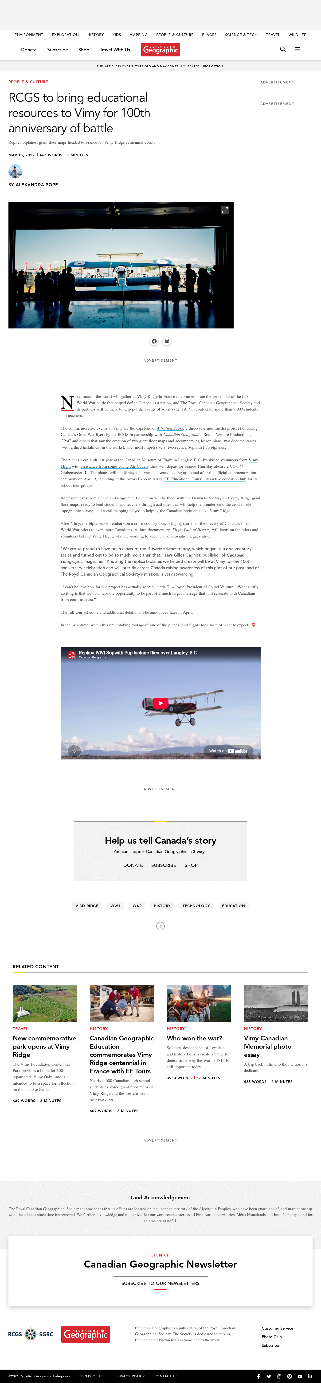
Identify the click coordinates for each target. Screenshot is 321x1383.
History (95, 34)
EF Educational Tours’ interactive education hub (205, 479)
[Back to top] (160, 926)
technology (196, 906)
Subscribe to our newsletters (160, 1283)
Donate (29, 50)
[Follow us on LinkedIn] (310, 1376)
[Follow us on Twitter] (268, 1376)
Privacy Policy (130, 1376)
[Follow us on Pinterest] (289, 1376)
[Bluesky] (167, 341)
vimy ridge (87, 906)
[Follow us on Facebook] (258, 1376)
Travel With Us (115, 49)
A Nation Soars (170, 428)
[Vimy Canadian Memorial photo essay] (276, 1053)
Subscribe (57, 50)
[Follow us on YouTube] (300, 1376)
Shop (83, 50)
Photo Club (272, 1336)
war (137, 906)
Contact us (166, 1376)
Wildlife (297, 34)
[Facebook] (154, 341)
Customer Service (277, 1328)
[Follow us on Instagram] (279, 1376)
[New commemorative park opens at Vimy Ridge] (45, 1053)
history (162, 906)
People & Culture (175, 34)
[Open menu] (297, 49)
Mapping (138, 34)
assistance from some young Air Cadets (114, 466)
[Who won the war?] (199, 1053)
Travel (273, 34)
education (233, 906)
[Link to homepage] (160, 49)
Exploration (65, 34)
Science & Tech (241, 34)
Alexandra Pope (37, 184)
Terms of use (92, 1376)
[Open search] (283, 49)
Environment (29, 34)
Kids (116, 34)
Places (209, 34)
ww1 (116, 906)
